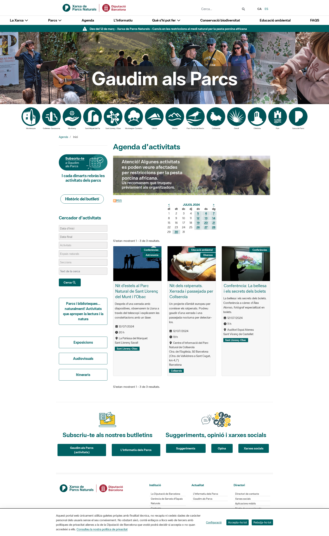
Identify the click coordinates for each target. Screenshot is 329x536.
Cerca (68, 282)
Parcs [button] (53, 20)
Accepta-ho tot (237, 522)
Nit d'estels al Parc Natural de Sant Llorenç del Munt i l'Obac (136, 291)
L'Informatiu (123, 20)
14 (213, 218)
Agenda (88, 20)
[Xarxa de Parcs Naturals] (94, 7)
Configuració (214, 522)
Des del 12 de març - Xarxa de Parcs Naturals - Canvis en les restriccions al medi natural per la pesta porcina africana (168, 29)
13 (206, 218)
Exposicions (83, 342)
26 (198, 227)
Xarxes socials (254, 448)
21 (213, 223)
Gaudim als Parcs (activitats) (81, 450)
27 (206, 227)
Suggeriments (185, 448)
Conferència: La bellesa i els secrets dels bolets (245, 288)
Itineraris (83, 374)
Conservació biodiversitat (220, 20)
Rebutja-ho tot (262, 522)
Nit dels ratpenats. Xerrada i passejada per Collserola (191, 291)
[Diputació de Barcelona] (91, 488)
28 (213, 227)
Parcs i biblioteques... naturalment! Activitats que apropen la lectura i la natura (83, 311)
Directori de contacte (247, 493)
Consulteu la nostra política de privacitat (102, 529)
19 (198, 223)
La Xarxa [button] (17, 20)
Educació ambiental (275, 20)
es (266, 9)
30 (176, 232)
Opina (222, 448)
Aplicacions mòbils (245, 503)
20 (206, 223)
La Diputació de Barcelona (165, 493)
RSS (119, 200)
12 (198, 218)
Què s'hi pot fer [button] (164, 20)
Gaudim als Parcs (202, 498)
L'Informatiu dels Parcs (136, 450)
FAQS (314, 20)
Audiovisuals (83, 358)
